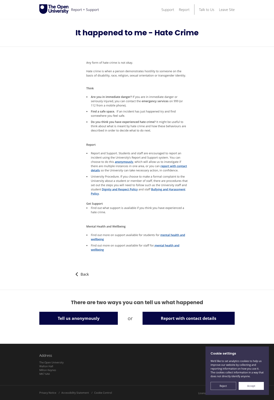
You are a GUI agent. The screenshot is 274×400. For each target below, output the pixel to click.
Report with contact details (188, 318)
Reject (223, 386)
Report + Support (85, 9)
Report (184, 9)
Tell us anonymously (79, 318)
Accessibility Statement (75, 392)
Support (167, 9)
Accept (251, 386)
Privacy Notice (47, 392)
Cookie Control (103, 392)
